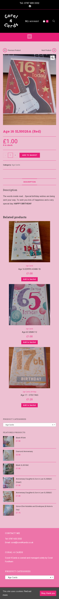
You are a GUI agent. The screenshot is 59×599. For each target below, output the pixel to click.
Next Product (46, 50)
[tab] (29, 182)
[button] (29, 36)
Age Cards (16, 165)
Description (29, 182)
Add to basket (29, 155)
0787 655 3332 (31, 3)
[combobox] (29, 425)
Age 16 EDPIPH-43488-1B (29, 269)
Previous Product (14, 50)
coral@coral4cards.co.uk (22, 542)
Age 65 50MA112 (29, 332)
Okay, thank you (48, 593)
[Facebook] (29, 6)
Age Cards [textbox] (28, 425)
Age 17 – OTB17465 (29, 395)
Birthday (33, 392)
